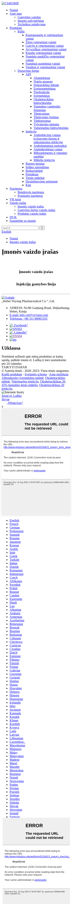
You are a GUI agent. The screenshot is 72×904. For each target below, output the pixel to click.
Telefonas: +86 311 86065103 (28, 318)
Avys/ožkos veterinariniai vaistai (46, 49)
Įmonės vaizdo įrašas (31, 206)
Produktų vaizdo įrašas (32, 213)
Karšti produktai (12, 374)
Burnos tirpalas (35, 163)
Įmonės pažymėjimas (31, 20)
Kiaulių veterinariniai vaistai (43, 53)
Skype (6, 399)
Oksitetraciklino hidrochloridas (44, 101)
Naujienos (16, 188)
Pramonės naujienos (30, 195)
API (28, 74)
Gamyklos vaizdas (29, 17)
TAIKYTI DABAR (14, 367)
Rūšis (21, 31)
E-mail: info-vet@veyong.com (29, 315)
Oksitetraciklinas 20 (52, 381)
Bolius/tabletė (34, 170)
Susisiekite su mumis (23, 220)
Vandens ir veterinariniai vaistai (45, 67)
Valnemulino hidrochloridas (51, 128)
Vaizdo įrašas (18, 203)
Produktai (16, 28)
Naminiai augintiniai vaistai (43, 63)
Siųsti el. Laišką (12, 395)
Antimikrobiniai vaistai (48, 149)
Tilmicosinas (41, 113)
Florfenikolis (42, 92)
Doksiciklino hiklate (46, 85)
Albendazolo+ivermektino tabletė (23, 378)
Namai (14, 10)
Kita (28, 185)
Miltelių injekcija (44, 160)
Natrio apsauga (43, 81)
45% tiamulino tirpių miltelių (20, 385)
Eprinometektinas (45, 88)
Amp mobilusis (58, 374)
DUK (13, 217)
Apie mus (16, 13)
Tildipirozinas (42, 120)
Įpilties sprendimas (37, 167)
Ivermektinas (42, 95)
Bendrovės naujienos (31, 192)
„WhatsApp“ (15, 403)
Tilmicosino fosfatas (46, 117)
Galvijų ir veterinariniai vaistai (45, 45)
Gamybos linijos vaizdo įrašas (36, 210)
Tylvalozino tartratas (46, 124)
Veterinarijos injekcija (25, 381)
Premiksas (32, 174)
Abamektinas (42, 78)
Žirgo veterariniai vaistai (41, 42)
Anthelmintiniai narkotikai (50, 145)
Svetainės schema (36, 374)
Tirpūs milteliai (35, 178)
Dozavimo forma (28, 70)
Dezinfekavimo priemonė (42, 181)
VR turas (15, 199)
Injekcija (31, 131)
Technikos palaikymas (32, 24)
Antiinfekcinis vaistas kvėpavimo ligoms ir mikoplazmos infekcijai (48, 138)
